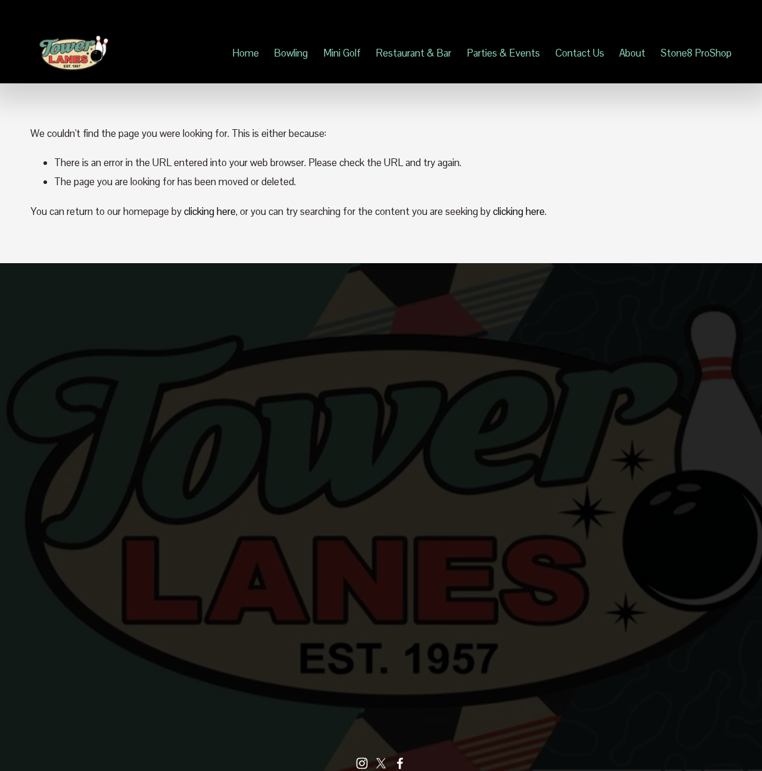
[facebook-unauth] (400, 763)
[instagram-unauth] (362, 763)
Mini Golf (342, 53)
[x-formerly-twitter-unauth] (381, 763)
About (632, 53)
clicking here (210, 211)
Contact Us (579, 53)
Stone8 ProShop (696, 53)
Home (245, 53)
